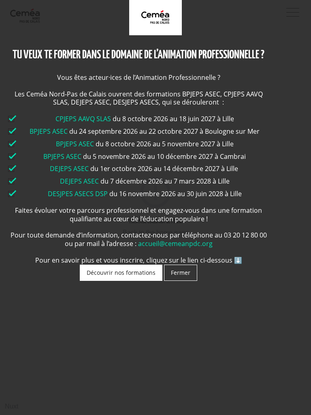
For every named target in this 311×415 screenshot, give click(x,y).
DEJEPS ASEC (69, 168)
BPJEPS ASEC (49, 131)
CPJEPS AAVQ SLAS (84, 118)
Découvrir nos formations (121, 272)
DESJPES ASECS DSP (78, 193)
